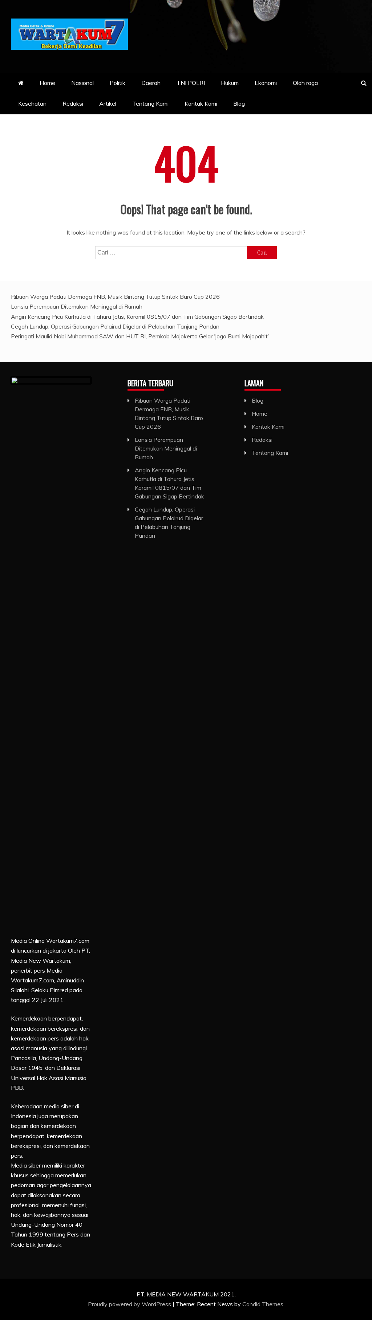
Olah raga (305, 82)
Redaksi (72, 103)
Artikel (107, 103)
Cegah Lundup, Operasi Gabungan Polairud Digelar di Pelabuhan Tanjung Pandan (115, 326)
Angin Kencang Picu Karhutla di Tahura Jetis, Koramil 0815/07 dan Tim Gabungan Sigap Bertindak (137, 316)
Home (47, 82)
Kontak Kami (201, 103)
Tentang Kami (150, 103)
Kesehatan (32, 103)
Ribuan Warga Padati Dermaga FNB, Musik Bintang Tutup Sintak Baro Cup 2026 (115, 296)
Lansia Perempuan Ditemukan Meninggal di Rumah (76, 306)
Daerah (151, 82)
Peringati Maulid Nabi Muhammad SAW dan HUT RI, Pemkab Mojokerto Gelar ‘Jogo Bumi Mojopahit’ (140, 336)
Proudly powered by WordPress (130, 1304)
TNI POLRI (191, 82)
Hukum (230, 82)
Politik (117, 82)
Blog (239, 103)
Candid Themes (262, 1304)
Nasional (82, 82)
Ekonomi (266, 82)
